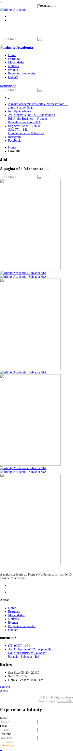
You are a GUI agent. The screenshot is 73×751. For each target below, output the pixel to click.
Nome (4, 718)
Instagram (14, 137)
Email (4, 726)
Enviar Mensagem (8, 744)
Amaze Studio (65, 701)
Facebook (14, 140)
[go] (40, 40)
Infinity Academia (19, 111)
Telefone (5, 734)
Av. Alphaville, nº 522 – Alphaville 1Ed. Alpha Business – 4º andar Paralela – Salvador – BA (31, 118)
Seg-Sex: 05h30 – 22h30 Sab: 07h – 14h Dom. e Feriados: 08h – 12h (26, 129)
